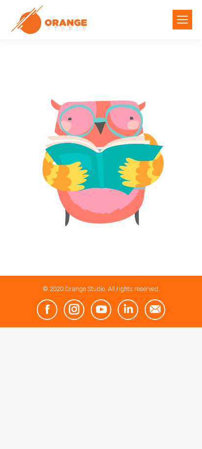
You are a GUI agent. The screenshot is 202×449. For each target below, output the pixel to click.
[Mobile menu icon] (182, 19)
